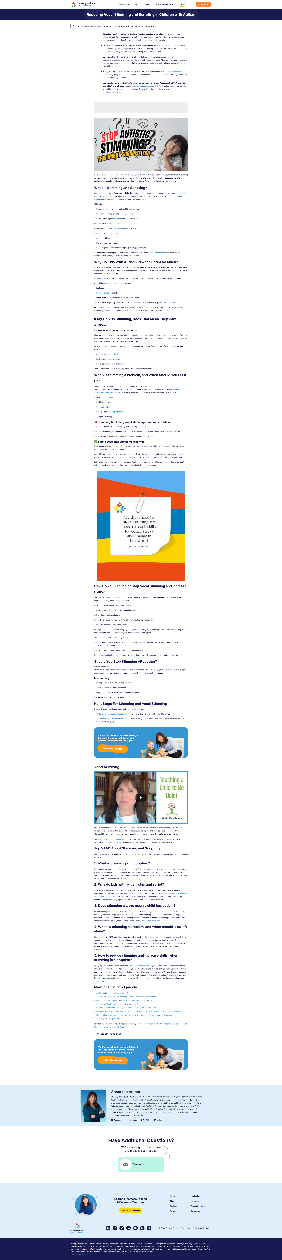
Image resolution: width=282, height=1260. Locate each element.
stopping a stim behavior (114, 839)
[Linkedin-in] (128, 1228)
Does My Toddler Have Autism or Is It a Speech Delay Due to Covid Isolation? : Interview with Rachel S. (139, 1011)
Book (136, 4)
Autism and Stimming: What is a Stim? (112, 993)
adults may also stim (115, 283)
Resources (194, 1201)
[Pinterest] (142, 1228)
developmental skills (104, 278)
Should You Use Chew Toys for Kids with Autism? (117, 1004)
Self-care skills (102, 407)
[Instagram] (115, 1228)
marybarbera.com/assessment (145, 86)
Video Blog (90, 26)
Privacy (173, 1211)
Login (182, 4)
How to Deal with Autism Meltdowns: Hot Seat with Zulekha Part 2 (124, 1000)
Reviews (173, 1206)
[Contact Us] (125, 1164)
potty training (120, 412)
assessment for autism (151, 921)
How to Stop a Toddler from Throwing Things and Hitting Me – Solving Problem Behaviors (134, 1015)
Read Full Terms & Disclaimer (80, 1254)
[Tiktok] (149, 1228)
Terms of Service (197, 1206)
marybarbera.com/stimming (114, 92)
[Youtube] (135, 1228)
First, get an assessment (138, 966)
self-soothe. (170, 302)
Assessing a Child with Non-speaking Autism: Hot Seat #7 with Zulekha (126, 997)
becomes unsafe (162, 253)
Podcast (146, 4)
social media (116, 219)
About (172, 1196)
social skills (99, 981)
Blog (80, 26)
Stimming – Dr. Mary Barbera (108, 1018)
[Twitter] (121, 1228)
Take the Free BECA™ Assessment (113, 714)
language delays (112, 354)
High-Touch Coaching (164, 4)
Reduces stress (102, 293)
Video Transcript (110, 1033)
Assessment (124, 4)
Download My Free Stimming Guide (113, 719)
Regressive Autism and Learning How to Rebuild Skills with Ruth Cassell (126, 1008)
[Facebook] (108, 1228)
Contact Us (139, 1164)
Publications (195, 1196)
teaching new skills (175, 71)
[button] (192, 4)
